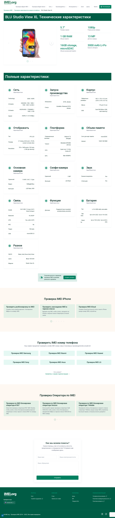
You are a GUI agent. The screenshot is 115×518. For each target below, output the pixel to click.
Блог (82, 6)
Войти (95, 6)
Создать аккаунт (69, 277)
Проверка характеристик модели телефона (27, 10)
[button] (51, 43)
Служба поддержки (36, 498)
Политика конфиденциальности (101, 498)
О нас (53, 496)
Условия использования (99, 496)
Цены (88, 6)
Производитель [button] (60, 6)
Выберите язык (8, 499)
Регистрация (106, 6)
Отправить (57, 477)
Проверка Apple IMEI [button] (22, 6)
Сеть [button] (50, 6)
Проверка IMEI (8, 10)
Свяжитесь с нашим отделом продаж (56, 374)
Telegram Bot (75, 501)
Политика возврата (98, 501)
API (73, 498)
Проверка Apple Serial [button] (38, 6)
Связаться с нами (56, 498)
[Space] (10, 494)
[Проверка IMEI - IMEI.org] (10, 3)
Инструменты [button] (73, 6)
